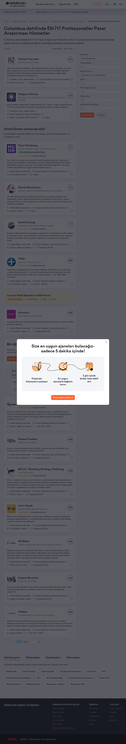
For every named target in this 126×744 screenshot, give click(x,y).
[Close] (106, 342)
